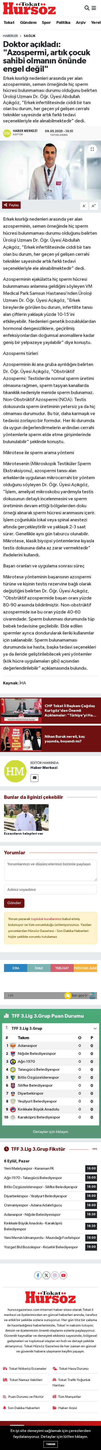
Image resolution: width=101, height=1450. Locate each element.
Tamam (50, 1444)
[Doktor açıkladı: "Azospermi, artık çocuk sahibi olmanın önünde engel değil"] (50, 170)
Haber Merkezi (44, 768)
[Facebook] (38, 1275)
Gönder (14, 903)
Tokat (9, 23)
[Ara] (87, 8)
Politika (63, 23)
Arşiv (80, 23)
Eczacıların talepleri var (23, 833)
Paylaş (14, 205)
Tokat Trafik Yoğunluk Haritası (72, 1382)
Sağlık (29, 36)
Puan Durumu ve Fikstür (26, 1397)
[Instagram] (55, 1275)
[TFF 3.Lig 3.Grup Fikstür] (95, 1149)
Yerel (96, 23)
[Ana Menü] (94, 8)
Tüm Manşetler (69, 1397)
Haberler (10, 36)
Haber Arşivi (67, 1408)
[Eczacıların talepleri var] (26, 817)
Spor (46, 23)
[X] (46, 1275)
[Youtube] (63, 1275)
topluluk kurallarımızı (46, 919)
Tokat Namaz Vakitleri (25, 1380)
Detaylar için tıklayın (50, 1132)
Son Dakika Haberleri (24, 1408)
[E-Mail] (34, 778)
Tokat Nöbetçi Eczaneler (28, 1368)
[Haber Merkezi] (15, 771)
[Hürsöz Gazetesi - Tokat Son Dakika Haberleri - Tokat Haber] (29, 8)
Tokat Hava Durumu (74, 1368)
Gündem (28, 23)
